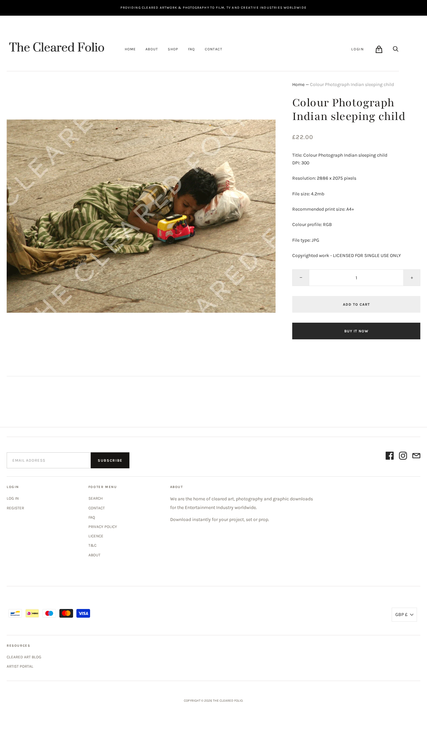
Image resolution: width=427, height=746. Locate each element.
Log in (13, 498)
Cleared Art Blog (24, 657)
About (151, 49)
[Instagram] (403, 457)
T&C (92, 545)
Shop (173, 49)
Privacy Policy (102, 526)
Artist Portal (20, 666)
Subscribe (110, 460)
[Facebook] (390, 457)
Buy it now (356, 331)
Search (95, 498)
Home (130, 49)
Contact (214, 49)
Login (357, 49)
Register (15, 508)
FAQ (191, 49)
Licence (95, 536)
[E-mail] (416, 457)
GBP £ (401, 614)
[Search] (395, 49)
